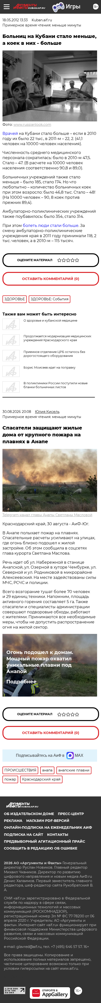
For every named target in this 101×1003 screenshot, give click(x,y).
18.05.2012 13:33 (15, 20)
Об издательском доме (29, 814)
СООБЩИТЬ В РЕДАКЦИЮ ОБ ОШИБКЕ (40, 848)
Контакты (57, 834)
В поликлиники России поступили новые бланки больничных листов (56, 385)
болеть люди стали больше (50, 225)
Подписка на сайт (23, 834)
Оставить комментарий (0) (50, 279)
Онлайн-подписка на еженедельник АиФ (48, 827)
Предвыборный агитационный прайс (44, 841)
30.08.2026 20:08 (16, 411)
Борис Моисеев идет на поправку (50, 367)
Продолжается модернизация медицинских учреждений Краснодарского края (57, 338)
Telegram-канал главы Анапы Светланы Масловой (47, 515)
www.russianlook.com (32, 124)
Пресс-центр (71, 814)
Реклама (13, 820)
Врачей (10, 133)
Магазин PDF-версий (47, 820)
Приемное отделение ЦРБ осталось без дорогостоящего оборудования (54, 354)
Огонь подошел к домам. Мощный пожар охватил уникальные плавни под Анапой (39, 661)
